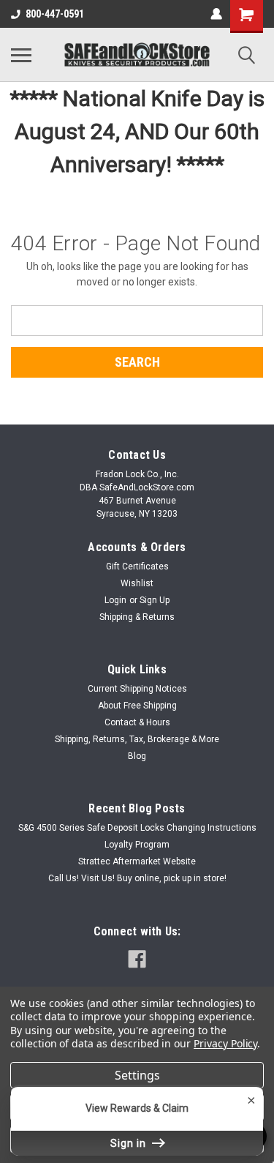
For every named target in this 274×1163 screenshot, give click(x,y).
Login (115, 600)
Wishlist (137, 583)
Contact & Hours (137, 722)
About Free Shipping (137, 705)
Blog (137, 756)
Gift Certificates (137, 566)
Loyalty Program (137, 844)
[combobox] (137, 320)
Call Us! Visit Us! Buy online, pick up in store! (137, 878)
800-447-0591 (55, 14)
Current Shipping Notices (137, 689)
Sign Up (155, 600)
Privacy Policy (225, 1043)
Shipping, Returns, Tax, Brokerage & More (137, 739)
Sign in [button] (129, 1143)
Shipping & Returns (137, 617)
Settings (137, 1075)
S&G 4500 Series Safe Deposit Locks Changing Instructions (137, 828)
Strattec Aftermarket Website (137, 861)
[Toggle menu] (21, 55)
